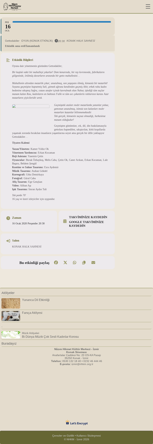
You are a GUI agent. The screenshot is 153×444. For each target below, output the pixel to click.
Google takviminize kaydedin (86, 223)
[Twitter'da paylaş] (65, 262)
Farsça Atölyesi (32, 312)
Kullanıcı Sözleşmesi (88, 435)
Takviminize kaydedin (88, 217)
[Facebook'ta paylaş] (56, 262)
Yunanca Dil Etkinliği (36, 299)
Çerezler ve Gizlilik (63, 435)
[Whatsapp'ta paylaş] (74, 262)
